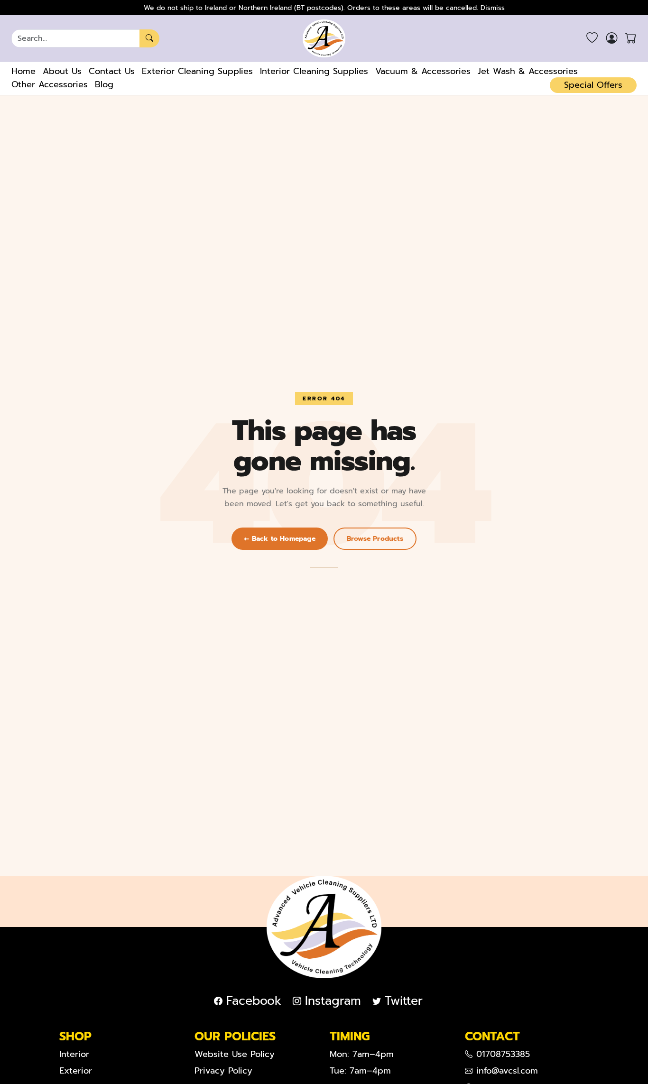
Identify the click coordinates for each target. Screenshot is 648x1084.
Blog (104, 84)
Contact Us (112, 71)
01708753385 (503, 1054)
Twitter (404, 1001)
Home (23, 71)
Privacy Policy (223, 1070)
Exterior (75, 1070)
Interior (74, 1054)
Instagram (333, 1001)
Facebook (253, 1001)
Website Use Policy (234, 1054)
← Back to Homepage (279, 539)
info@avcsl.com (507, 1070)
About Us (62, 71)
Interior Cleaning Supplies (314, 71)
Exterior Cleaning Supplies (197, 71)
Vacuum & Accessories (423, 71)
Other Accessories (49, 84)
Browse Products (375, 539)
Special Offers (593, 85)
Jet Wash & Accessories (528, 71)
